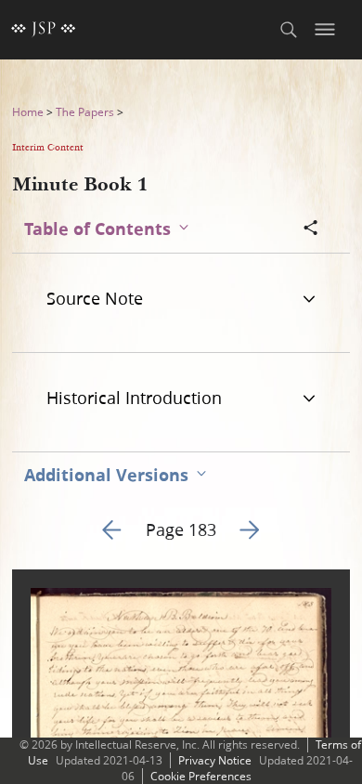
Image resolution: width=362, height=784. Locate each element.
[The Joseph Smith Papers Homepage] (43, 29)
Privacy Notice (215, 760)
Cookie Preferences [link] (201, 776)
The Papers (85, 112)
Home (28, 112)
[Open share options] (311, 229)
